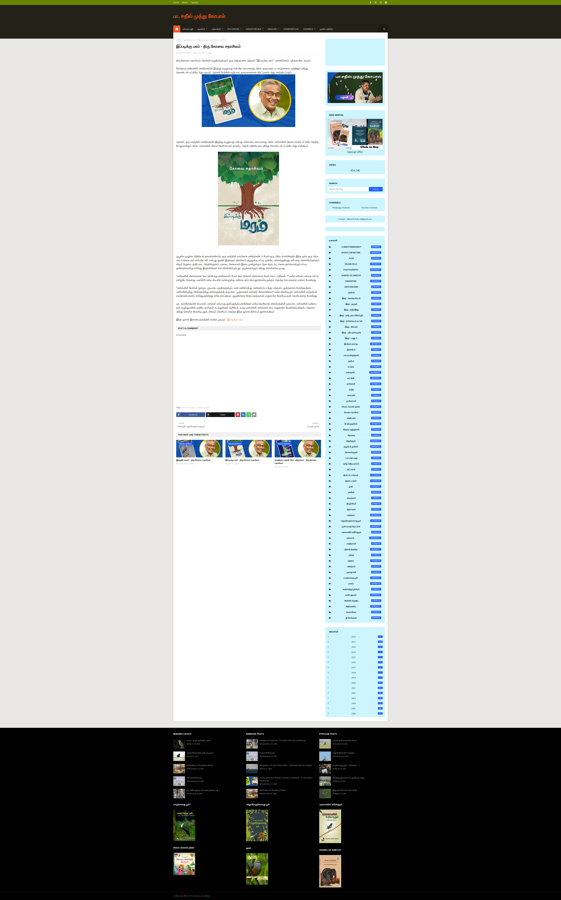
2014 (366, 652)
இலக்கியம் (360, 349)
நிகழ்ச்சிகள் (360, 503)
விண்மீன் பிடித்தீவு (358, 600)
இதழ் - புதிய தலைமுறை (357, 332)
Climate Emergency (357, 247)
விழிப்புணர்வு (359, 606)
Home (176, 2)
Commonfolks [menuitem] (291, 29)
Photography (358, 269)
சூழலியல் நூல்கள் (189, 40)
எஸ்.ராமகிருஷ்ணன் (358, 355)
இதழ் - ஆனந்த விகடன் (357, 298)
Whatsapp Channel (340, 207)
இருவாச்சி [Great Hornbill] (345, 790)
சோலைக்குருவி (359, 452)
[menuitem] (176, 28)
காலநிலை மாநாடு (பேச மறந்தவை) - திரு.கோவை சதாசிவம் (296, 461)
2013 (366, 647)
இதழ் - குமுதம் (359, 304)
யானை (361, 583)
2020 (366, 683)
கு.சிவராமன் (359, 401)
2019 (366, 677)
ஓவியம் (360, 361)
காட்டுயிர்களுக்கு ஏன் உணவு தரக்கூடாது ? (203, 790)
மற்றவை (360, 560)
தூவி (361, 486)
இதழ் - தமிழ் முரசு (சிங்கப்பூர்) (356, 315)
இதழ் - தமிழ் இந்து (358, 309)
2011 (367, 642)
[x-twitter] (376, 2)
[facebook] (370, 2)
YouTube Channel (369, 207)
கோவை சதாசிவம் (188, 407)
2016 (366, 662)
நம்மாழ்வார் (360, 498)
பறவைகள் (359, 538)
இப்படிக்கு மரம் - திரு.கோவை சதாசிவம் (242, 460)
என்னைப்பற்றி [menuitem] (187, 29)
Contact (194, 2)
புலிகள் (361, 555)
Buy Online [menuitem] (233, 29)
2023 (366, 698)
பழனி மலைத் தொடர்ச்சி (357, 526)
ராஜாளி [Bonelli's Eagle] (343, 752)
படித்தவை (360, 515)
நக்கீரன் (360, 492)
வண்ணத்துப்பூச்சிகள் (358, 589)
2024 (366, 703)
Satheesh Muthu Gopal (187, 53)
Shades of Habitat (357, 275)
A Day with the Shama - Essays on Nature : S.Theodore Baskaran (286, 779)
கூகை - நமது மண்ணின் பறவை (199, 740)
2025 (366, 708)
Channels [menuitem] (308, 29)
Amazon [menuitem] (272, 29)
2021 (366, 688)
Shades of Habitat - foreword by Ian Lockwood (283, 740)
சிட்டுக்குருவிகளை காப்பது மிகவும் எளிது (348, 777)
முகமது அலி (360, 572)
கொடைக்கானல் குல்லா (358, 406)
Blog (207, 896)
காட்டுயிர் (360, 378)
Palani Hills (359, 264)
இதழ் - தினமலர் (359, 326)
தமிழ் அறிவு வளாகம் (358, 463)
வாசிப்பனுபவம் (359, 595)
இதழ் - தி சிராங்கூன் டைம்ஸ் (356, 321)
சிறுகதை (360, 435)
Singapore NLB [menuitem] (253, 29)
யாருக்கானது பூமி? (358, 577)
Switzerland (358, 286)
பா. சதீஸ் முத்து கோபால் (199, 15)
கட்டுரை (361, 366)
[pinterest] (386, 2)
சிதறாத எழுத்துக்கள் (358, 429)
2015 (366, 657)
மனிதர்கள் (360, 566)
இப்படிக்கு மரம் (235, 319)
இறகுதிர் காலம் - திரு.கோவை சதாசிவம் (193, 460)
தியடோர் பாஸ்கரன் (358, 475)
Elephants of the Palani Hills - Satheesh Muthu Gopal (286, 765)
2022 (366, 693)
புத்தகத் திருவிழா (359, 549)
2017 (366, 667)
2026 (366, 713)
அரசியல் (360, 292)
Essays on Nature (358, 252)
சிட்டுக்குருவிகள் (358, 423)
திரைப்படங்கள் (359, 480)
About (185, 2)
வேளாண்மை (359, 612)
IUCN (361, 258)
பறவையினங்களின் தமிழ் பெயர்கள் (200, 752)
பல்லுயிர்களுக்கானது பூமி (357, 520)
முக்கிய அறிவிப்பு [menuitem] (326, 29)
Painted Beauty (194, 777)
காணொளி (360, 383)
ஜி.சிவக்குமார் (359, 617)
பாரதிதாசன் (360, 543)
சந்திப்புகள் (360, 418)
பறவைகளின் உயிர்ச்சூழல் (357, 532)
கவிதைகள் (359, 372)
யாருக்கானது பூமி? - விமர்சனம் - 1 (346, 765)
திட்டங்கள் (360, 469)
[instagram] (381, 2)
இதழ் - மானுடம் (359, 338)
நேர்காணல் (360, 509)
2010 (366, 636)
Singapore (359, 281)
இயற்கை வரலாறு (359, 344)
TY (190, 896)
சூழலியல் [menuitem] (201, 29)
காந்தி (361, 389)
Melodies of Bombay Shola (200, 765)
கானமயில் (360, 395)
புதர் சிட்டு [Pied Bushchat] (344, 740)
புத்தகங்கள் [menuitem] (216, 29)
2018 (366, 672)
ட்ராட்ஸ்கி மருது (359, 458)
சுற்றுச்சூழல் (360, 441)
